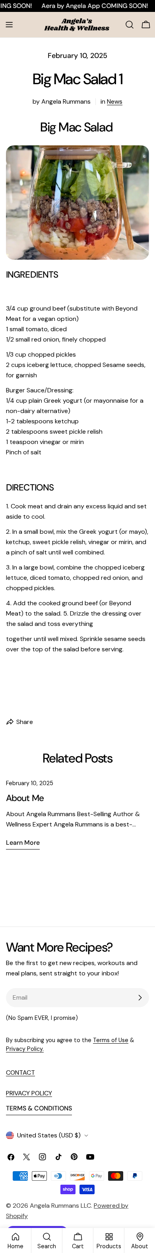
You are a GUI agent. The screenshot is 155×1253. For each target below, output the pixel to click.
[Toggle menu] (9, 25)
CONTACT (20, 1072)
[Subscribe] (140, 997)
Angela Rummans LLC (60, 1205)
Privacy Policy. (25, 1048)
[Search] (130, 25)
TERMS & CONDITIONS (39, 1108)
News (114, 101)
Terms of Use (110, 1040)
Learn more (23, 842)
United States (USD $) (49, 1135)
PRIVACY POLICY (29, 1093)
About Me (25, 798)
